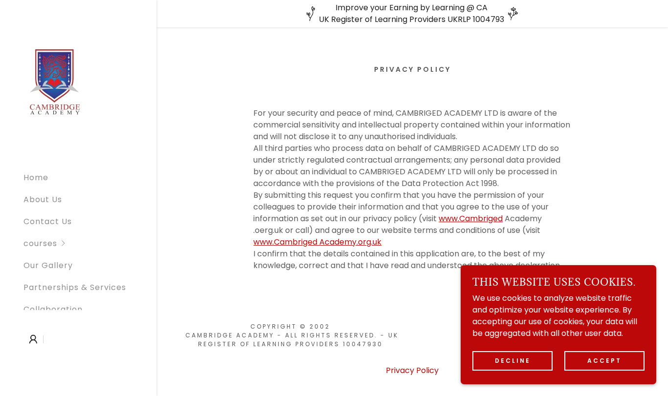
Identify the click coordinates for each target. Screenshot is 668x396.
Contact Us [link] (47, 221)
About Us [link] (42, 199)
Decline (513, 360)
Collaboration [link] (53, 309)
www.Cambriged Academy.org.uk (317, 242)
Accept (604, 360)
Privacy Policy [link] (412, 370)
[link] (54, 81)
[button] (89, 243)
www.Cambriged (471, 218)
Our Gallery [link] (48, 265)
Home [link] (35, 177)
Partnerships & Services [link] (74, 287)
